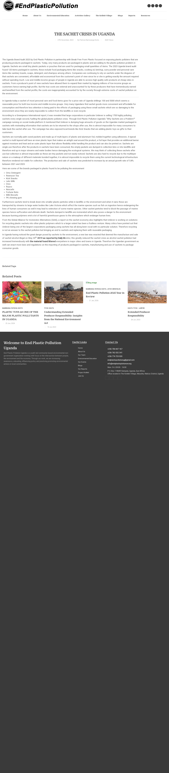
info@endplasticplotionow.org (119, 364)
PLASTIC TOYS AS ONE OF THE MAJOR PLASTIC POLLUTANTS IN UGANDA (20, 316)
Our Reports (82, 369)
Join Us (81, 376)
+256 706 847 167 (114, 349)
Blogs (80, 365)
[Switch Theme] (164, 6)
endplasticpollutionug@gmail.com (121, 360)
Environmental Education (87, 359)
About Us (81, 352)
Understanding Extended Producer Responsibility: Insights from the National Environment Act (63, 317)
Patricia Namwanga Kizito (89, 40)
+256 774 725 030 (114, 356)
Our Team (81, 355)
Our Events (82, 362)
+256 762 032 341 (114, 353)
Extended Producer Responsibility (139, 314)
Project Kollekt (83, 372)
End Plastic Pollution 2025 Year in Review (105, 295)
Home (80, 348)
